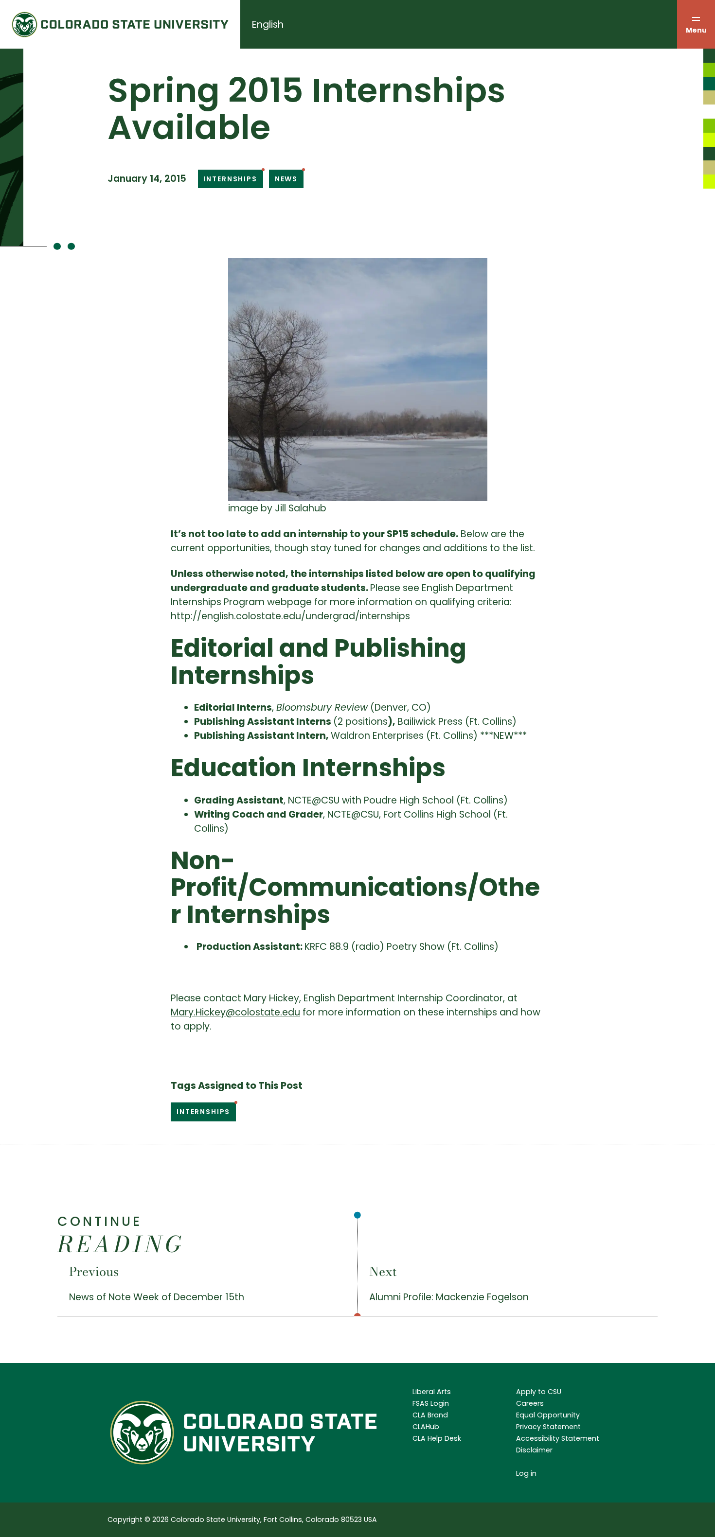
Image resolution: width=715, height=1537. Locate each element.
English (268, 24)
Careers (530, 1403)
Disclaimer (534, 1450)
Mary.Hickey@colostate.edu (235, 1012)
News (286, 179)
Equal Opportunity (548, 1415)
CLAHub (425, 1427)
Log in (526, 1473)
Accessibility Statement (557, 1438)
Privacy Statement (548, 1427)
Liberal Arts (431, 1392)
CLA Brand (430, 1415)
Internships (230, 179)
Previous (94, 1271)
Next (383, 1271)
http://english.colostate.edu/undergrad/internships (290, 616)
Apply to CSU (538, 1392)
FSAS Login (430, 1403)
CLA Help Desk (436, 1438)
